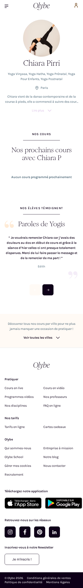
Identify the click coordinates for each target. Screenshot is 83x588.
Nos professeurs (55, 397)
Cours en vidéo (54, 388)
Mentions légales (58, 582)
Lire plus (38, 110)
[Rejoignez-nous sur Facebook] (24, 532)
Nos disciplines (16, 406)
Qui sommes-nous (18, 448)
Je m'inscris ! (22, 559)
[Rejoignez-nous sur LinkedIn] (54, 532)
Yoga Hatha (37, 74)
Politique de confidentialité (23, 582)
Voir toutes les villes (38, 338)
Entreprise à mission (58, 448)
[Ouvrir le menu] (8, 6)
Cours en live (14, 388)
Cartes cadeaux (54, 427)
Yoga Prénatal (57, 74)
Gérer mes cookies (18, 466)
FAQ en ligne (52, 406)
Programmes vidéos (19, 397)
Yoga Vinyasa (17, 74)
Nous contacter (54, 466)
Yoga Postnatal (51, 79)
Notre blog (51, 457)
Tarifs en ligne (15, 427)
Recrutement (14, 475)
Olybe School (14, 457)
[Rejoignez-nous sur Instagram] (10, 532)
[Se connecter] (76, 6)
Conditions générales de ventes (49, 578)
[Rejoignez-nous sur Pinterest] (39, 532)
